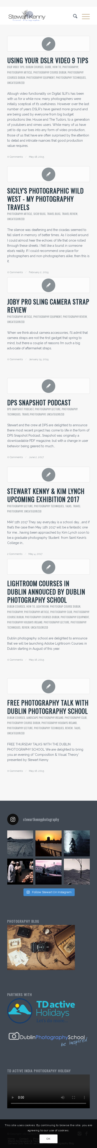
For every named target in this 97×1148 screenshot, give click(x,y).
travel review (69, 214)
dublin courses (35, 67)
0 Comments (15, 156)
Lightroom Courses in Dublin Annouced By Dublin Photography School (46, 591)
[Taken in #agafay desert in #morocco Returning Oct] (77, 872)
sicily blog (39, 214)
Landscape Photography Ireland (44, 717)
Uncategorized (16, 83)
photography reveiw (75, 316)
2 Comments (14, 554)
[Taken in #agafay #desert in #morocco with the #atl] (20, 843)
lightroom (42, 606)
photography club (61, 612)
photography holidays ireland (24, 622)
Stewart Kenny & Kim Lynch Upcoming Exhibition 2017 (46, 495)
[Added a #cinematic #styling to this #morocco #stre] (20, 872)
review (25, 627)
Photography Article (19, 72)
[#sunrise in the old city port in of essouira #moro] (48, 872)
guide (48, 67)
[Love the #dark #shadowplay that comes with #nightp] (77, 843)
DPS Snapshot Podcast (39, 402)
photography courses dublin (42, 617)
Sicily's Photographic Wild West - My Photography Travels (45, 199)
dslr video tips (15, 67)
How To (57, 67)
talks (68, 506)
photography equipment (40, 77)
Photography (70, 67)
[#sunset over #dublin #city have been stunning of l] (48, 843)
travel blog (53, 214)
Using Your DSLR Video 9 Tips (47, 60)
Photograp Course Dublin (65, 606)
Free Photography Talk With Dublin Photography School (48, 706)
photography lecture (47, 409)
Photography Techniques (71, 77)
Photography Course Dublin (49, 72)
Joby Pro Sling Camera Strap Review (48, 305)
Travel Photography (34, 414)
